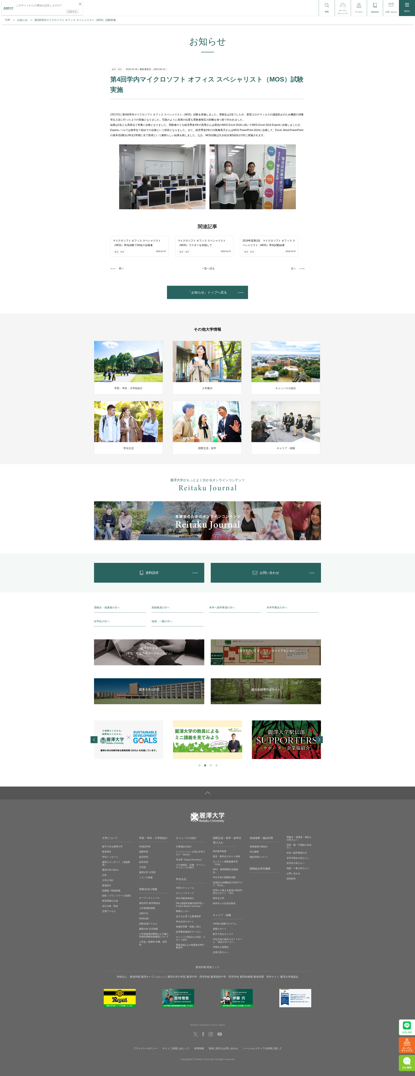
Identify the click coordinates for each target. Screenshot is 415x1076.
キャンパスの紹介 (186, 838)
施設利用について (259, 857)
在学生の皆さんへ (296, 863)
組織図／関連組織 (111, 890)
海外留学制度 (219, 851)
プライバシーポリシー (145, 1048)
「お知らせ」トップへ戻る (207, 292)
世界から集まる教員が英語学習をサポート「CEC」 (227, 891)
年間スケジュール (185, 888)
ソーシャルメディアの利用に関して (262, 1048)
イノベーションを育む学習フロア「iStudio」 (190, 853)
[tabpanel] (128, 739)
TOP (7, 20)
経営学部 (143, 862)
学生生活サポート (185, 921)
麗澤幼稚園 (246, 976)
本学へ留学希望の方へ (222, 607)
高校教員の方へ (161, 607)
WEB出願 (144, 918)
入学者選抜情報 (147, 908)
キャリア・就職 (222, 915)
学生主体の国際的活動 (224, 877)
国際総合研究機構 (260, 868)
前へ (121, 268)
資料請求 (291, 878)
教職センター (183, 911)
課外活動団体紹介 (185, 898)
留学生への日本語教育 (224, 903)
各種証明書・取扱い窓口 (188, 926)
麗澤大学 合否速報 (148, 929)
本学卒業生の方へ (277, 607)
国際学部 (143, 851)
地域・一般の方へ (162, 621)
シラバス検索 (146, 877)
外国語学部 (144, 846)
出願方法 (143, 913)
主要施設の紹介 (184, 846)
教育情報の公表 (110, 901)
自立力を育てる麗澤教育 (188, 916)
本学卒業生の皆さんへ (298, 858)
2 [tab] (205, 765)
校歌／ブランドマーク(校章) (116, 895)
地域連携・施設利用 (261, 838)
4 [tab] (216, 765)
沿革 (104, 875)
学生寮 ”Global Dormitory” (189, 859)
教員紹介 (106, 885)
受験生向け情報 (148, 889)
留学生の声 (218, 898)
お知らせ (22, 20)
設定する (72, 11)
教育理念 (106, 851)
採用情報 (199, 1048)
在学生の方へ (102, 621)
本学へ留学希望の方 (297, 853)
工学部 (142, 867)
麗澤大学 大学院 (147, 872)
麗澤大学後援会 (289, 976)
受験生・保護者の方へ (107, 607)
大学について (110, 838)
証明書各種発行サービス (188, 931)
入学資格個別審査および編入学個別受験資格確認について (154, 935)
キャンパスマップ (185, 893)
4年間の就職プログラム (225, 923)
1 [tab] (199, 765)
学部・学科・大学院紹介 (153, 838)
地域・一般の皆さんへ (298, 868)
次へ (293, 268)
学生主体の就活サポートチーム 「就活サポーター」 (227, 940)
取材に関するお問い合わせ (223, 1048)
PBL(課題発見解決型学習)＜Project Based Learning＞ (190, 904)
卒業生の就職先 (221, 947)
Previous (94, 739)
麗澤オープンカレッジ (154, 976)
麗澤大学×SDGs (110, 870)
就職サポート (219, 929)
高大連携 (254, 851)
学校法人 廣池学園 (128, 976)
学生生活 (181, 879)
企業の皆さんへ (221, 952)
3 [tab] (210, 765)
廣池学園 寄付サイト (266, 976)
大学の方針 (107, 880)
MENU (407, 11)
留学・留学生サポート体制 (226, 856)
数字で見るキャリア (223, 934)
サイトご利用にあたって (176, 1048)
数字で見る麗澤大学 (112, 846)
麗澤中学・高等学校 (198, 976)
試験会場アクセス (148, 923)
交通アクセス (109, 911)
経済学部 (143, 857)
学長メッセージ (110, 857)
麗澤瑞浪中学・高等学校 (224, 976)
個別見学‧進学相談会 (149, 903)
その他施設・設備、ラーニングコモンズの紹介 (190, 866)
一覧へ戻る (208, 268)
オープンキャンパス (149, 898)
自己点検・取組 (110, 906)
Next (319, 739)
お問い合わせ (293, 873)
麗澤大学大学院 (176, 976)
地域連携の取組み (259, 846)
